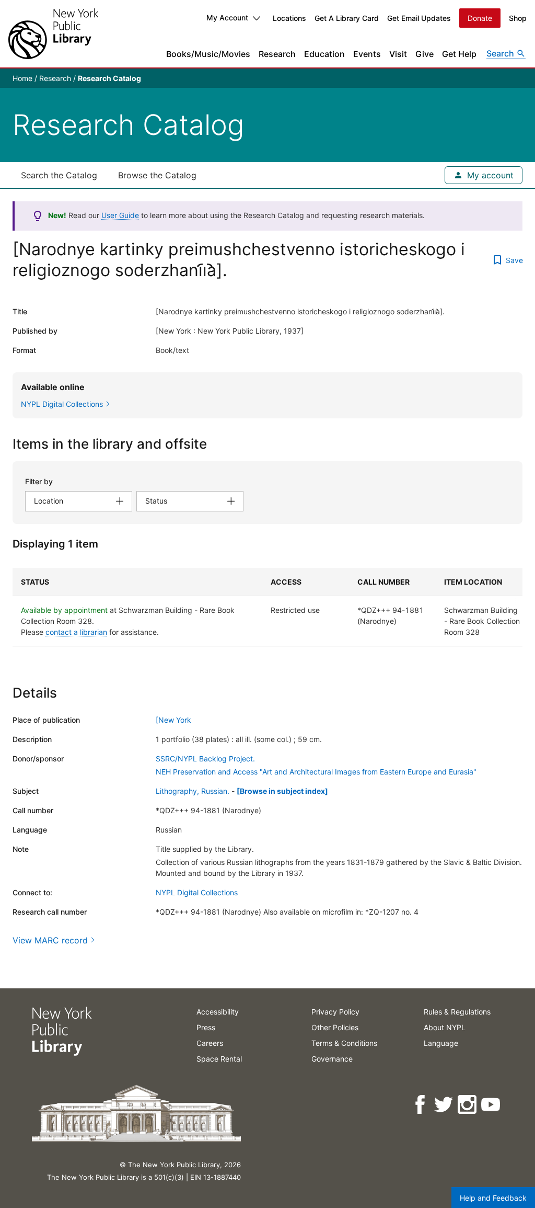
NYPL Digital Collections (197, 892)
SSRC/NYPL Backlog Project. (205, 758)
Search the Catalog (59, 175)
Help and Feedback (493, 1197)
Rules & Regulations (457, 1011)
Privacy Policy (335, 1011)
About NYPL (445, 1027)
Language (441, 1043)
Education (324, 54)
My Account (227, 17)
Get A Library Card (347, 18)
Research (277, 54)
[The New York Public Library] (53, 33)
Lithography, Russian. (192, 791)
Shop (518, 18)
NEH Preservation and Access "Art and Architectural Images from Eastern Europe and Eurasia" (316, 771)
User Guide (120, 215)
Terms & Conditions (344, 1043)
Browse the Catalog (157, 175)
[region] (267, 607)
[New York (173, 719)
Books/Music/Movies (208, 54)
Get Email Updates (419, 18)
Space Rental (219, 1058)
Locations (289, 18)
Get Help (459, 54)
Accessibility (217, 1011)
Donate (480, 18)
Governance (332, 1058)
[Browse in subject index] (282, 791)
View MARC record (50, 940)
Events (367, 54)
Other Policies (334, 1027)
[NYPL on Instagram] (468, 1104)
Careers (209, 1043)
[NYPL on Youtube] (491, 1104)
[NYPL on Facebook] (421, 1104)
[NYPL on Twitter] (444, 1104)
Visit (398, 54)
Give (424, 54)
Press (205, 1027)
